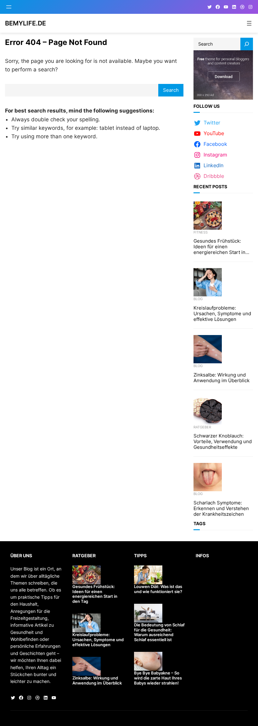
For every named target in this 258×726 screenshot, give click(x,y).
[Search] (246, 44)
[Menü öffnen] (9, 7)
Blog (198, 299)
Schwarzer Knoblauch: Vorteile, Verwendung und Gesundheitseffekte (223, 441)
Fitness (201, 232)
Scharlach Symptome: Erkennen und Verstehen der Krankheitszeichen (221, 508)
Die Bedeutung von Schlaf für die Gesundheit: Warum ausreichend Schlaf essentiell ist (159, 632)
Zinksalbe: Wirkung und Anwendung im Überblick (222, 377)
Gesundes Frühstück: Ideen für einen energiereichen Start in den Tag (219, 246)
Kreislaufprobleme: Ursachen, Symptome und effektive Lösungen (222, 313)
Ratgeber (202, 427)
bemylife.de (25, 23)
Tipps (140, 555)
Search (171, 90)
